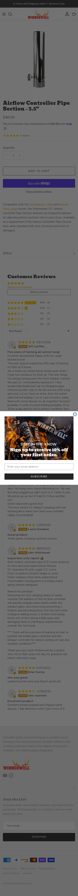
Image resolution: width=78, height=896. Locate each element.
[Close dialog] (75, 414)
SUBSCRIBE (39, 476)
